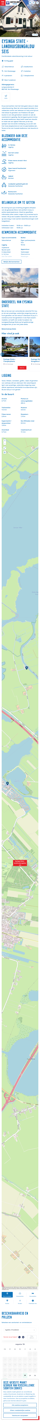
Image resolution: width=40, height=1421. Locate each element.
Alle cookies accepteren (20, 1405)
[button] (20, 864)
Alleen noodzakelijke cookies (20, 1410)
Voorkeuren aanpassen (20, 1415)
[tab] (35, 35)
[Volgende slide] (37, 18)
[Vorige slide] (2, 18)
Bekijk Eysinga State (9, 329)
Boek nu (22, 367)
